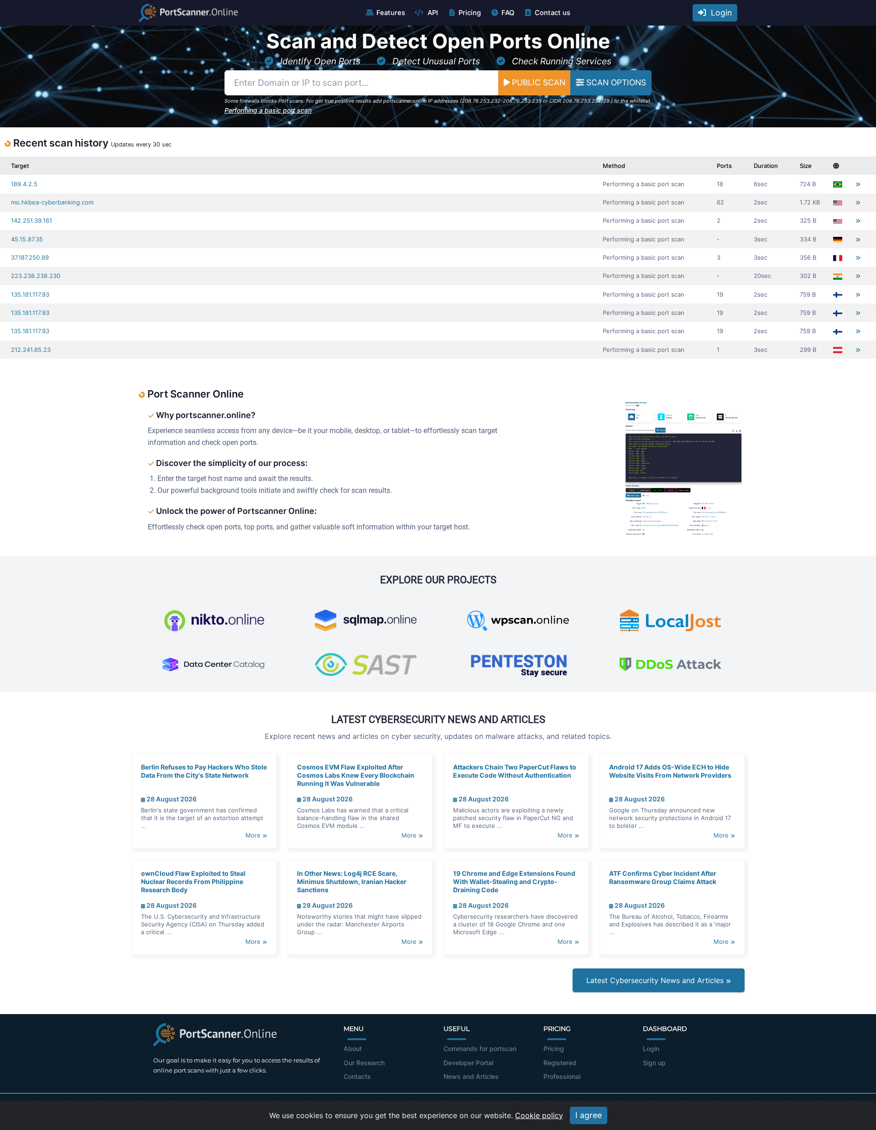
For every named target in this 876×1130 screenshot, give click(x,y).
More (253, 835)
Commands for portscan (479, 1048)
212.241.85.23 (31, 349)
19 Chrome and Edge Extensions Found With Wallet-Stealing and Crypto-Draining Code (514, 881)
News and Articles (471, 1076)
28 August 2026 (171, 799)
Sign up (654, 1063)
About (353, 1048)
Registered (559, 1063)
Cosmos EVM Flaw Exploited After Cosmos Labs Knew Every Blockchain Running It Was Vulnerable (355, 775)
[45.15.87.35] (857, 239)
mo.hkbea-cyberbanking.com (52, 202)
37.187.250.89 (30, 257)
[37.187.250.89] (857, 257)
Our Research (364, 1063)
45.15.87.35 (27, 239)
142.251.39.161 (31, 220)
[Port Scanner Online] (188, 12)
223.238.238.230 (35, 275)
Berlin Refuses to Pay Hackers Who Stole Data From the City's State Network (204, 771)
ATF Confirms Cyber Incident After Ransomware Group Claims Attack (662, 877)
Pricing (470, 13)
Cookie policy (539, 1115)
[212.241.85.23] (857, 350)
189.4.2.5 (24, 184)
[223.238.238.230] (857, 276)
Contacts (357, 1076)
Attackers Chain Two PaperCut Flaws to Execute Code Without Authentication (514, 771)
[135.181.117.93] (857, 294)
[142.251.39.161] (857, 220)
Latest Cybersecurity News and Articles (656, 980)
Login (719, 12)
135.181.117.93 (30, 294)
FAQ (507, 13)
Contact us (552, 13)
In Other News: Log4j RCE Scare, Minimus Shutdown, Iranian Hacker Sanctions (352, 881)
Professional (561, 1076)
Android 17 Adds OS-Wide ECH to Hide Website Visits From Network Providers (670, 771)
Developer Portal (468, 1063)
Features (390, 13)
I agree (588, 1115)
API (432, 13)
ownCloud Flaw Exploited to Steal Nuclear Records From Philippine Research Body (193, 881)
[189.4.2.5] (857, 184)
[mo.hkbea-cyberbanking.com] (857, 202)
